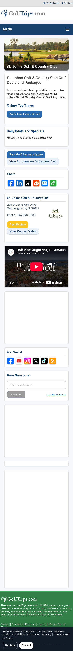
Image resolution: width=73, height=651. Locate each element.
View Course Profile (23, 231)
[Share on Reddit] (36, 183)
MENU (7, 29)
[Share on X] (28, 183)
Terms (41, 624)
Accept (26, 645)
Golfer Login (52, 3)
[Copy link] (53, 183)
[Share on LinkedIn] (19, 183)
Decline (10, 645)
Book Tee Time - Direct (24, 114)
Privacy (29, 624)
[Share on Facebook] (11, 183)
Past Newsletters (56, 394)
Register (68, 3)
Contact (16, 624)
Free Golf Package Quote (26, 154)
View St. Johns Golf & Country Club (33, 161)
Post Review (18, 224)
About (4, 624)
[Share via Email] (44, 183)
